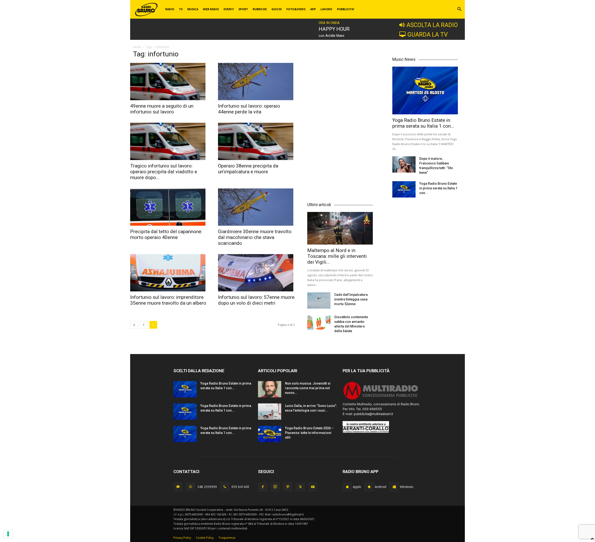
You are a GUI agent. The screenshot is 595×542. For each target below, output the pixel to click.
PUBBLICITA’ (345, 9)
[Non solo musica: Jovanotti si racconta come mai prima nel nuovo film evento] (269, 389)
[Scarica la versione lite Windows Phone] (394, 486)
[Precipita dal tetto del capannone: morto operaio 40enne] (168, 207)
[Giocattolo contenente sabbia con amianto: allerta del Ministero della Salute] (319, 323)
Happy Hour (334, 29)
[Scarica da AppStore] (347, 486)
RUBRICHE (260, 9)
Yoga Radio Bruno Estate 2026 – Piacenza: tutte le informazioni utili (309, 432)
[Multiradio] (381, 399)
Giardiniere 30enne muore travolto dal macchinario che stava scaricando (254, 237)
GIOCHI (276, 9)
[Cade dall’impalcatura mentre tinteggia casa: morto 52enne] (319, 300)
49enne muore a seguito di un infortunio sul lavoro (161, 109)
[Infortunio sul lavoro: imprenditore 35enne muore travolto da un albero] (168, 272)
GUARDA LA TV (427, 34)
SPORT (243, 9)
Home (137, 47)
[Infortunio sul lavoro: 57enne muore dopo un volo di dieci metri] (256, 272)
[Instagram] (275, 486)
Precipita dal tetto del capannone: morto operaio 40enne (166, 234)
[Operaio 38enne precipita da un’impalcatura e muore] (256, 141)
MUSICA (192, 9)
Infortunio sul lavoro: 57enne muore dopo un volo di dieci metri (256, 300)
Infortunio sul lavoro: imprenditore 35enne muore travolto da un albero (168, 300)
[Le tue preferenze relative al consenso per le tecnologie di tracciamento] (8, 533)
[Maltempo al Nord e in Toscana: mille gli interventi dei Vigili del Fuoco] (340, 228)
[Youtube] (312, 487)
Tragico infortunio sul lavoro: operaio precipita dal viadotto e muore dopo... (163, 171)
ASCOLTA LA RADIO (432, 24)
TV (181, 9)
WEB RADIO (211, 9)
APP (313, 9)
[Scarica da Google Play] (369, 486)
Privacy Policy (182, 538)
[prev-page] (134, 325)
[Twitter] (300, 487)
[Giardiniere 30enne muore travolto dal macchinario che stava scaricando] (256, 207)
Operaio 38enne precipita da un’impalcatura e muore (248, 168)
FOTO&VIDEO (296, 9)
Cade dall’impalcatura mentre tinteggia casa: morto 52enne (351, 299)
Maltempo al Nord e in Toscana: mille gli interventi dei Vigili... (337, 256)
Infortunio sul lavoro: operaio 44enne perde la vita (249, 109)
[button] (459, 9)
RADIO (169, 9)
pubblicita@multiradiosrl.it (373, 414)
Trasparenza (226, 538)
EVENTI (229, 9)
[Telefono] (224, 486)
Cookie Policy (205, 538)
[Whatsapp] (190, 486)
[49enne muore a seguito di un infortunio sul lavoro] (168, 81)
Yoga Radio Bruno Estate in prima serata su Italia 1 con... (423, 123)
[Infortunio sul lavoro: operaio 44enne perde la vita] (256, 81)
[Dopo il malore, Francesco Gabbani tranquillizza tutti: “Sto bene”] (404, 164)
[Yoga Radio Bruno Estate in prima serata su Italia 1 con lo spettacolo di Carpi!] (425, 90)
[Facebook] (262, 487)
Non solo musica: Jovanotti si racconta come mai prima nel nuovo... (308, 388)
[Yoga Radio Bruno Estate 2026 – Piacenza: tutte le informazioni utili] (269, 434)
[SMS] (178, 486)
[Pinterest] (287, 487)
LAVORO (326, 9)
